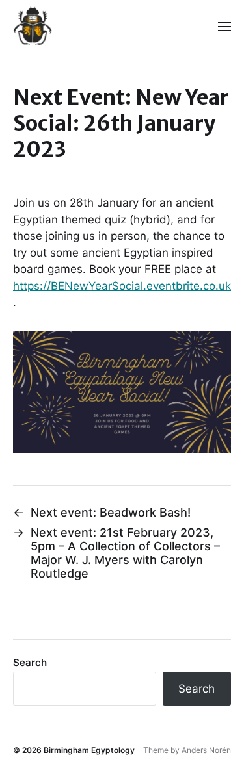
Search (30, 662)
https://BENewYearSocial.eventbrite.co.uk (122, 285)
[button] (224, 26)
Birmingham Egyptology (89, 750)
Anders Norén (206, 750)
